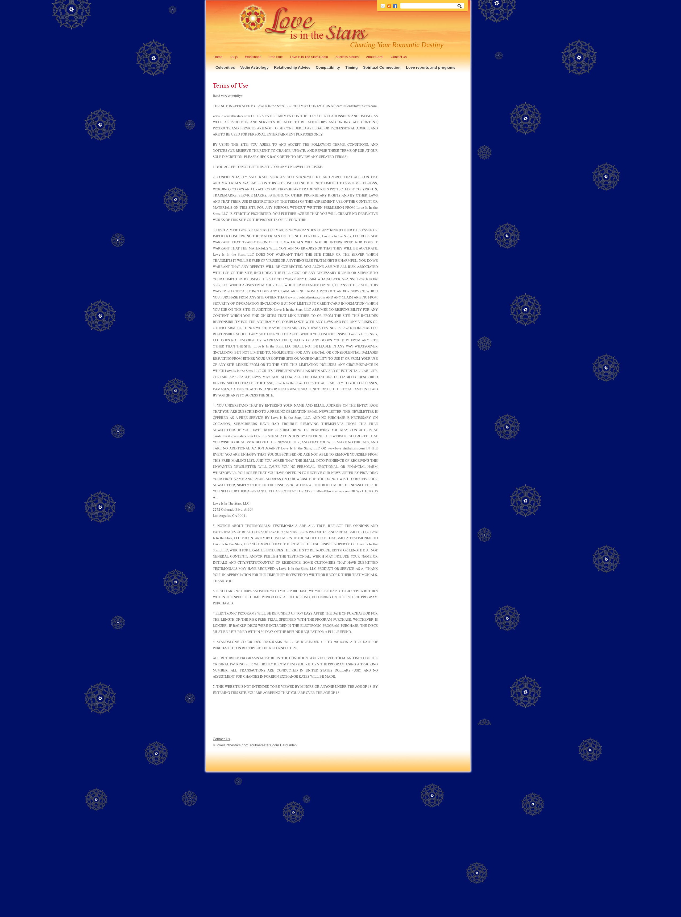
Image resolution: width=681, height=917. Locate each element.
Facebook (395, 6)
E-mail (383, 6)
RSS (389, 6)
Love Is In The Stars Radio (309, 57)
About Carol (374, 57)
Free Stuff (276, 57)
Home (218, 57)
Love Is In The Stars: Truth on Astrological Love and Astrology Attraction (304, 25)
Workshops (253, 57)
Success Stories (347, 57)
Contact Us (399, 57)
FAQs (234, 57)
